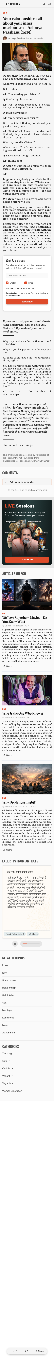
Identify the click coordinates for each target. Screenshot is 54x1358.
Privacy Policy (14, 295)
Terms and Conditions (39, 293)
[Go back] (3, 4)
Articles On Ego (14, 573)
